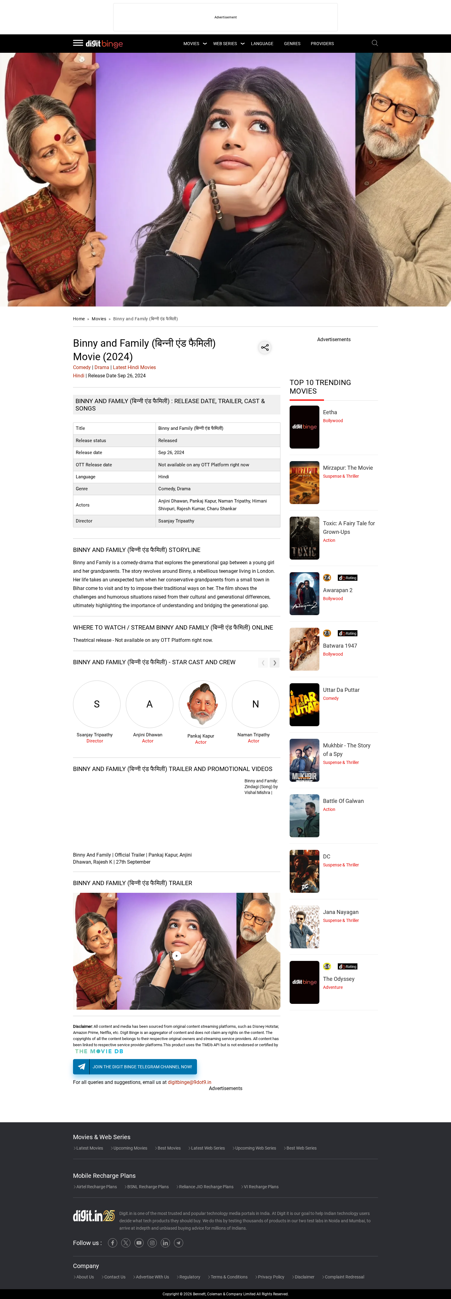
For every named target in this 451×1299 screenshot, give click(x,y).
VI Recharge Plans (261, 1186)
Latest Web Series (207, 1148)
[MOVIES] (204, 43)
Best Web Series (301, 1148)
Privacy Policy (270, 1276)
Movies (99, 318)
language (262, 43)
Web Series (225, 43)
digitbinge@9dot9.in (189, 1082)
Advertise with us (152, 1276)
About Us (84, 1276)
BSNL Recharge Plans (147, 1186)
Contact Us (114, 1276)
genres (292, 43)
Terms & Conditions (229, 1276)
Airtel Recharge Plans (96, 1186)
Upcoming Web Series (255, 1148)
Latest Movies (89, 1148)
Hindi (78, 376)
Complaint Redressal (344, 1276)
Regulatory (189, 1276)
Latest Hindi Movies (134, 367)
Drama (101, 367)
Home (79, 318)
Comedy (82, 367)
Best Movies (169, 1148)
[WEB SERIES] (242, 43)
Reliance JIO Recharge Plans (205, 1186)
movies (191, 43)
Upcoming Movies (130, 1148)
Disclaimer (304, 1276)
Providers (322, 43)
